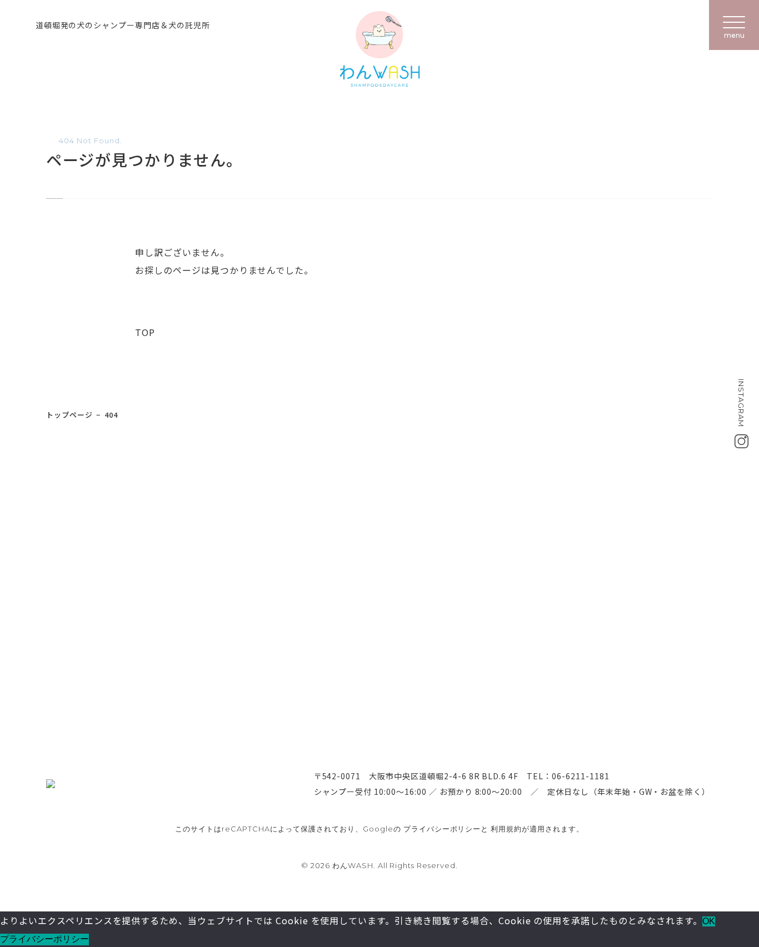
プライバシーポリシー (442, 828)
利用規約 (506, 828)
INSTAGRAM (741, 403)
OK (708, 921)
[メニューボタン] (734, 25)
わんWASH (379, 49)
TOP (145, 332)
